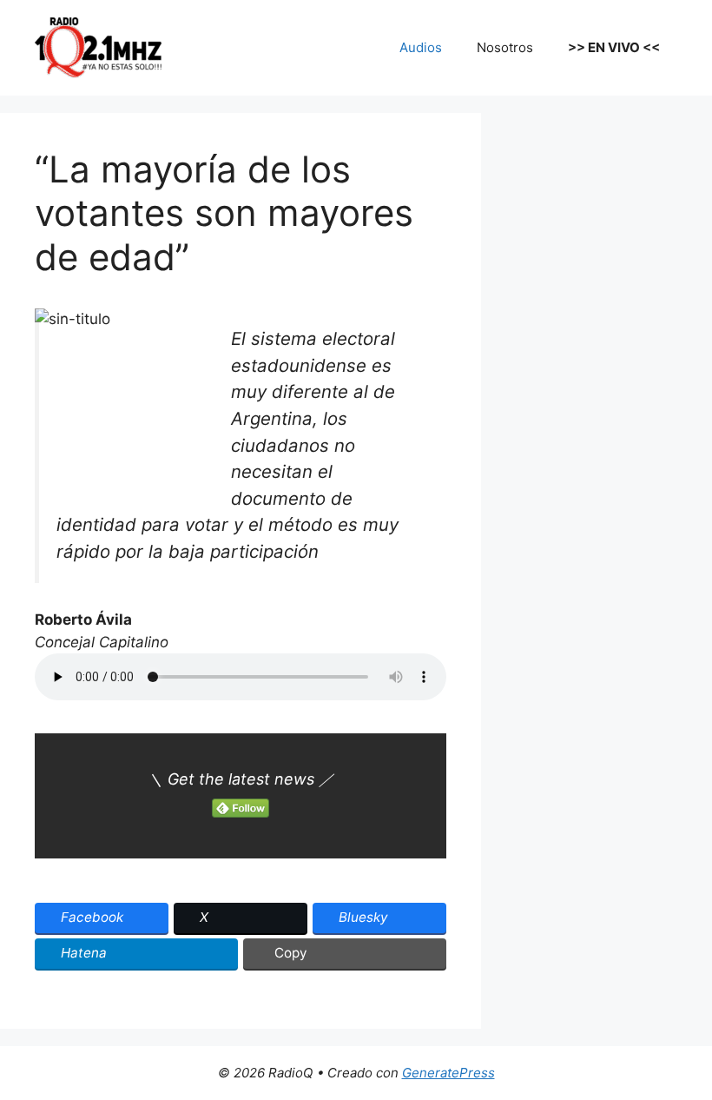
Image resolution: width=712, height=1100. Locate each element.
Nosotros (505, 47)
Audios (420, 47)
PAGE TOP (680, 1051)
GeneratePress (448, 1072)
